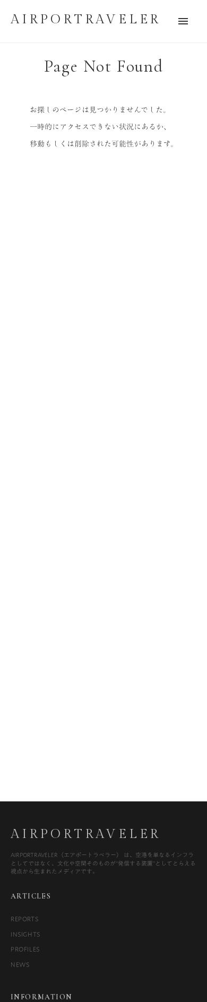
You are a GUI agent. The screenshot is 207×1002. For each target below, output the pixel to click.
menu (183, 21)
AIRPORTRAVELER (86, 834)
